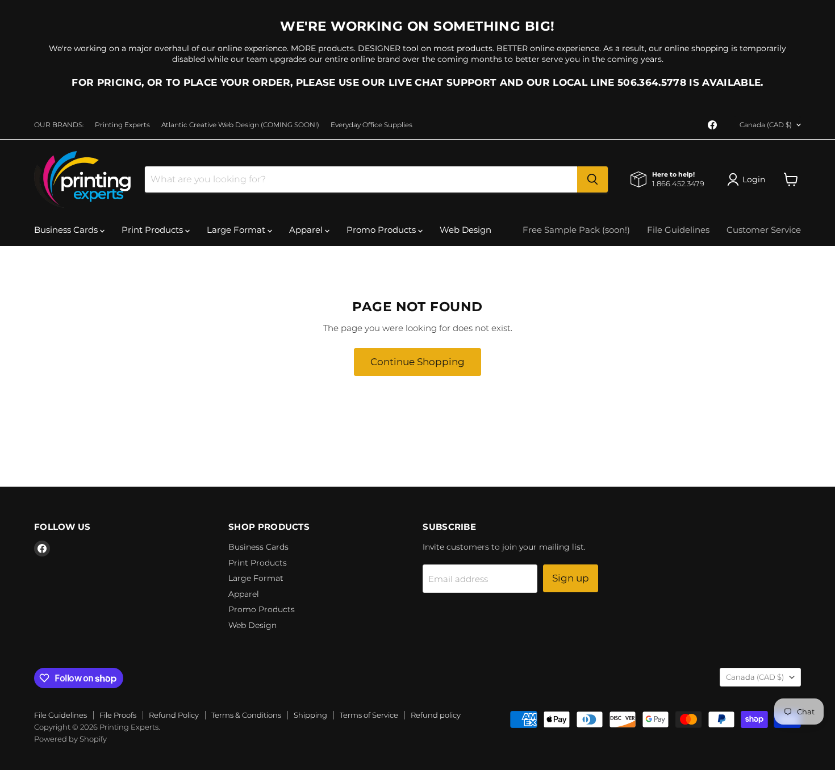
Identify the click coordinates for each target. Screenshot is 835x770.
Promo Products (382, 229)
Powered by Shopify (70, 738)
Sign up (570, 578)
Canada (766, 124)
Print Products (153, 229)
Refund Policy (174, 714)
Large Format (237, 229)
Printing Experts (122, 125)
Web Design (465, 229)
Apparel (307, 229)
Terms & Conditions (246, 714)
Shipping (310, 714)
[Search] (592, 179)
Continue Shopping (417, 361)
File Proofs (117, 714)
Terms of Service (369, 714)
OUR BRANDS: (59, 125)
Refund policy (436, 714)
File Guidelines (678, 229)
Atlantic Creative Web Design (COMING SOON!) (240, 125)
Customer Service (764, 229)
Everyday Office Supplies (371, 125)
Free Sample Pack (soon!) (576, 229)
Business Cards (67, 229)
